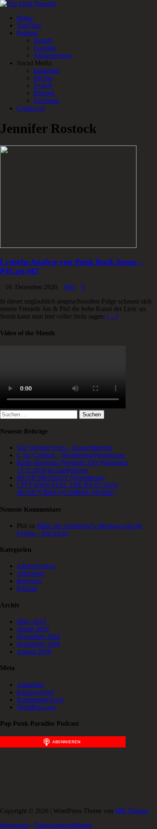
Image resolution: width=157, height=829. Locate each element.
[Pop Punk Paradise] (28, 3)
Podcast (27, 32)
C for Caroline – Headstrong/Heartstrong (71, 455)
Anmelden (30, 684)
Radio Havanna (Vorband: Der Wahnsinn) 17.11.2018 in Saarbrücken (72, 466)
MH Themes (132, 810)
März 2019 (31, 621)
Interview (29, 580)
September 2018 (38, 644)
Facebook (46, 100)
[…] (112, 316)
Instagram (46, 70)
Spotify (43, 40)
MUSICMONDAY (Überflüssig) (61, 477)
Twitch (42, 85)
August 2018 (34, 651)
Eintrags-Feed (35, 692)
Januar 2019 (33, 629)
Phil (69, 287)
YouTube (29, 25)
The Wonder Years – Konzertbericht (64, 447)
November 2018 (38, 636)
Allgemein (30, 573)
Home (25, 17)
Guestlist (45, 47)
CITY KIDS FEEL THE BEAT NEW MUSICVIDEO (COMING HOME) (67, 489)
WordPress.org (36, 707)
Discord (43, 93)
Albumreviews (52, 55)
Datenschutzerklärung (63, 825)
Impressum (14, 825)
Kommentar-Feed (40, 699)
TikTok (43, 78)
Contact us (31, 108)
